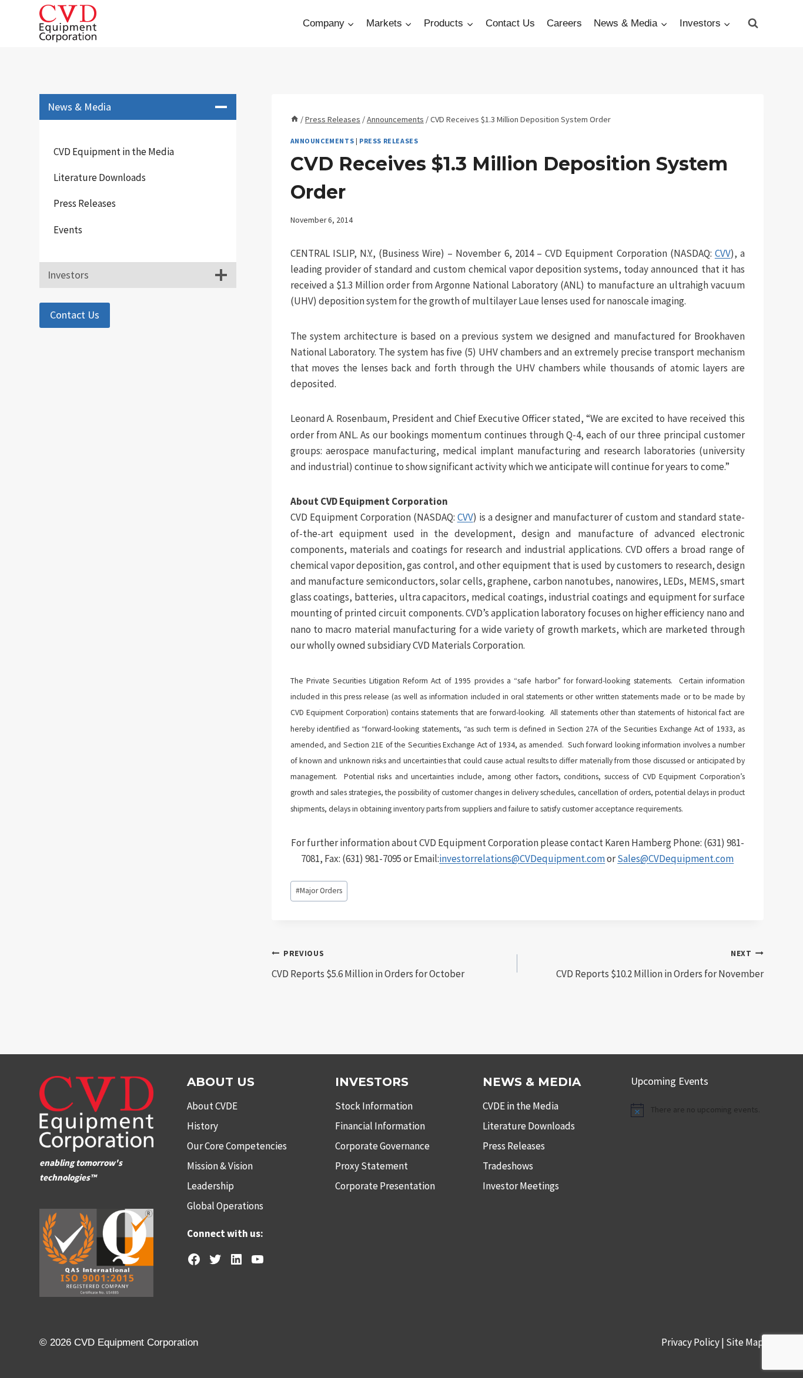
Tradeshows (508, 1165)
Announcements (322, 140)
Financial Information (380, 1125)
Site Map (745, 1342)
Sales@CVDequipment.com (675, 858)
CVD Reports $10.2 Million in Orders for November (660, 964)
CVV (723, 253)
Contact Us (510, 23)
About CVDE (212, 1105)
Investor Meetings (521, 1185)
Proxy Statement (371, 1165)
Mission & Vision (220, 1165)
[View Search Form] (753, 23)
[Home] (294, 119)
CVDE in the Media (520, 1105)
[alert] (697, 1110)
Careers (564, 23)
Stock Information (374, 1105)
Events (67, 229)
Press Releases (388, 140)
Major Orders (319, 891)
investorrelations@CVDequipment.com (522, 858)
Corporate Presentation (385, 1185)
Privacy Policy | (693, 1342)
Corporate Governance (382, 1145)
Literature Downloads (99, 177)
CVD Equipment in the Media (113, 151)
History (202, 1125)
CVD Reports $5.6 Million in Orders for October (368, 964)
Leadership (210, 1185)
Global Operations (225, 1205)
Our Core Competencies (237, 1145)
